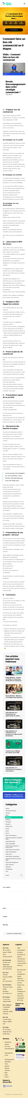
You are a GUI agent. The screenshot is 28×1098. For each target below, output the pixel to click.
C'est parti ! (9, 94)
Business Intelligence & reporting (21, 991)
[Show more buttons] (23, 74)
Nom (5, 908)
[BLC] (7, 3)
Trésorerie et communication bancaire (21, 963)
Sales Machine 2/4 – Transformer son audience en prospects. (14, 769)
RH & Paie (20, 1000)
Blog (6, 1072)
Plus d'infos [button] (14, 29)
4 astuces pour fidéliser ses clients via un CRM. (13, 751)
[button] (24, 3)
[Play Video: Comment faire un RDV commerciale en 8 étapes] (14, 67)
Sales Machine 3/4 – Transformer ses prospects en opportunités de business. (14, 733)
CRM (18, 948)
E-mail (5, 916)
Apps (6, 1074)
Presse (7, 1077)
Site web (5, 925)
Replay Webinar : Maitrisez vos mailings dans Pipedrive (14, 696)
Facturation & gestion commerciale (21, 957)
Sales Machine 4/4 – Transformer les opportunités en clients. (13, 714)
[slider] (14, 74)
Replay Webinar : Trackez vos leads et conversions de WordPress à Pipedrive (13, 679)
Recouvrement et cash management (21, 972)
